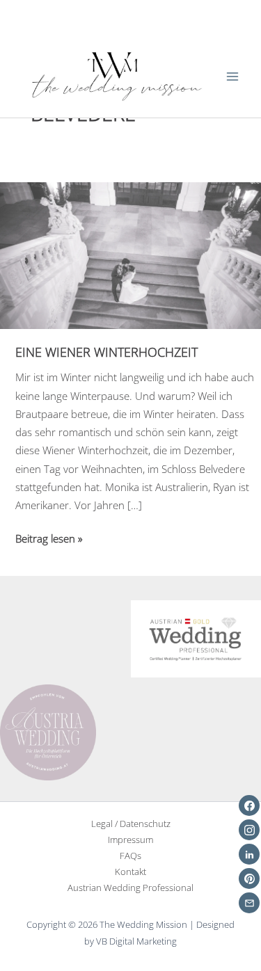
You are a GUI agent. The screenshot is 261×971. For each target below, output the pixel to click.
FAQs (130, 855)
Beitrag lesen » (49, 539)
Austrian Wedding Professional (130, 887)
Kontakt (130, 871)
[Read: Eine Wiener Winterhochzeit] (130, 254)
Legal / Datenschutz (131, 823)
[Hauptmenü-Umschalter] (232, 76)
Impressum (130, 839)
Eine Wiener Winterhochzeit (106, 352)
